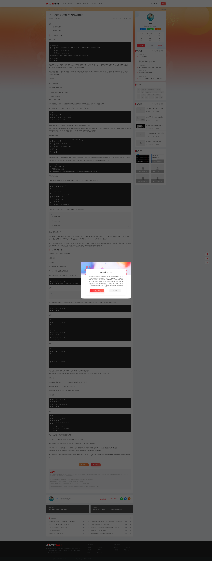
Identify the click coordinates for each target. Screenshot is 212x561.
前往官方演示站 (97, 291)
